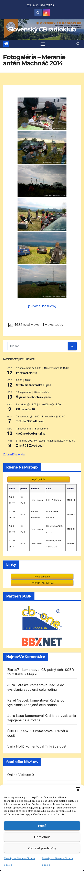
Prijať (42, 826)
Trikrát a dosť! (56, 746)
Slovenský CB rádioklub (42, 29)
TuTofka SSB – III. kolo (30, 421)
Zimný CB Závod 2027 (30, 445)
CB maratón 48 (25, 409)
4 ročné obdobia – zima (30, 433)
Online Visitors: (19, 775)
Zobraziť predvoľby (42, 848)
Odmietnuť (42, 837)
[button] (78, 790)
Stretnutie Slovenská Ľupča (33, 385)
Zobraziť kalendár (14, 454)
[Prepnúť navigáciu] (42, 44)
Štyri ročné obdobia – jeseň (33, 397)
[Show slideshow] (42, 306)
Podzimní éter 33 (26, 373)
